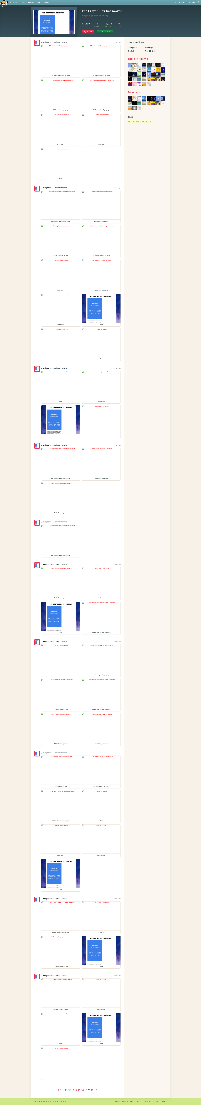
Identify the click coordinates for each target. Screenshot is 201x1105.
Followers (134, 92)
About (117, 1101)
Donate (125, 1101)
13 (72, 1090)
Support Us (48, 2)
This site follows (138, 58)
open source (47, 1101)
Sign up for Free (181, 2)
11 (66, 1090)
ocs (151, 121)
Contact (163, 1101)
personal (136, 121)
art (129, 121)
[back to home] (4, 3)
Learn (39, 2)
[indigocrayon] (37, 42)
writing (144, 121)
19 (92, 1090)
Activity (31, 2)
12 (69, 1090)
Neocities (37, 1101)
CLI (131, 1101)
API (141, 1101)
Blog (136, 1101)
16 (82, 1090)
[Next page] (95, 1090)
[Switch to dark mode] (198, 2)
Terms (155, 1101)
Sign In (192, 2)
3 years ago (117, 42)
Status (148, 1101)
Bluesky (63, 1101)
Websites (13, 2)
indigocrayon (48, 42)
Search (22, 2)
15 (79, 1090)
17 (85, 1090)
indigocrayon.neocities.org (95, 15)
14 (76, 1090)
